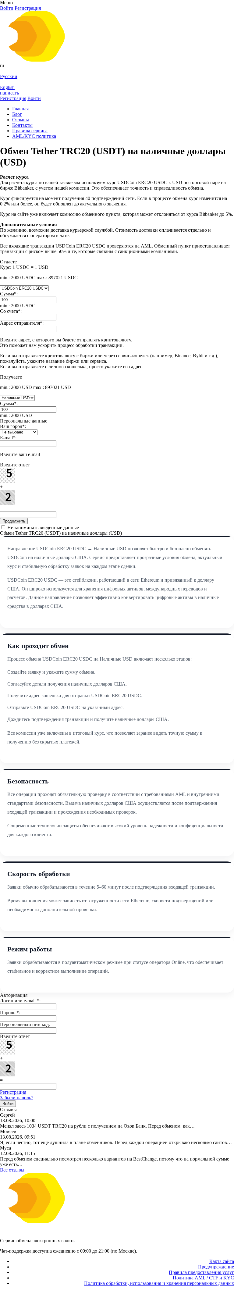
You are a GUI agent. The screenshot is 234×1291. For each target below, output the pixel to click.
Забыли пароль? (16, 1097)
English (7, 87)
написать (9, 92)
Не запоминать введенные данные (42, 527)
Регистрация (13, 1092)
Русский (8, 76)
